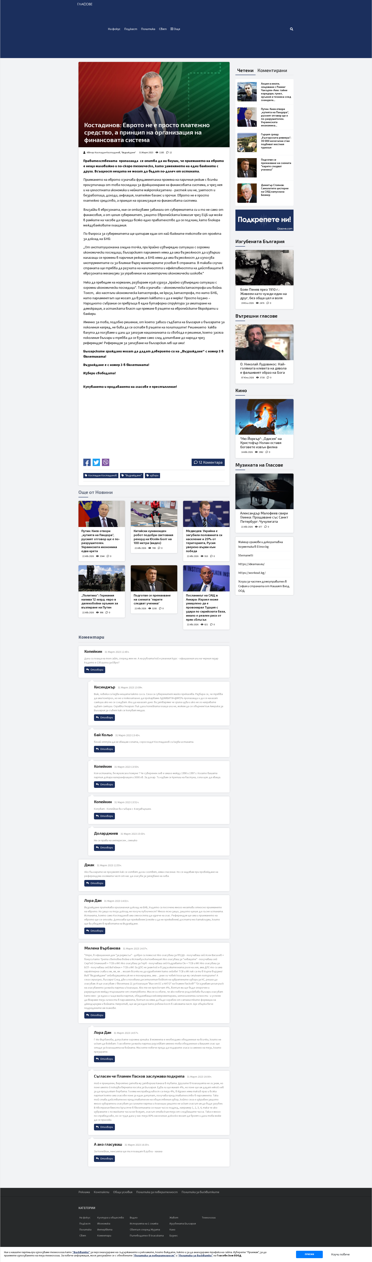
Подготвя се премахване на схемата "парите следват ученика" (152, 599)
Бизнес (174, 1236)
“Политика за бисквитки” (195, 1256)
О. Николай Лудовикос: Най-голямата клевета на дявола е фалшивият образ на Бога (263, 368)
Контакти (101, 1192)
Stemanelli (245, 555)
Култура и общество (110, 1218)
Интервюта (104, 1230)
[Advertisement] (236, 29)
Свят (163, 29)
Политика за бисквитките (200, 1192)
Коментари (104, 1236)
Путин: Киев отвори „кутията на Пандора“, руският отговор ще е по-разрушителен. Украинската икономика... (275, 117)
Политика (148, 29)
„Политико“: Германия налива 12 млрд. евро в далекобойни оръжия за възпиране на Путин (99, 601)
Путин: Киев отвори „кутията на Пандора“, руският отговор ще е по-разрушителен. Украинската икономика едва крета (100, 541)
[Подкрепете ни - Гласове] (264, 220)
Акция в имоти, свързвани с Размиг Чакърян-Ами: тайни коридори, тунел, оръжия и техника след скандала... (276, 92)
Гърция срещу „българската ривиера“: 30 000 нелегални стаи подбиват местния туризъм (276, 141)
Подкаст (130, 29)
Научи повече (340, 1254)
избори (153, 475)
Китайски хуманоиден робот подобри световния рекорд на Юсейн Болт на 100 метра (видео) (153, 537)
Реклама (84, 1192)
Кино (241, 390)
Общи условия (122, 1192)
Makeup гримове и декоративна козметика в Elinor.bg (260, 544)
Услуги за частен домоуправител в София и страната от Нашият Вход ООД (263, 586)
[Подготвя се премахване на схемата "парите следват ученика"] (154, 578)
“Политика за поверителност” (154, 1256)
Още (176, 29)
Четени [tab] (245, 70)
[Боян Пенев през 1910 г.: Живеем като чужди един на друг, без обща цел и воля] (264, 268)
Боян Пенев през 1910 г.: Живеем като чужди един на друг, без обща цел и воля (263, 293)
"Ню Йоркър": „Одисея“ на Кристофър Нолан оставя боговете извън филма (261, 442)
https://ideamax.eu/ (251, 564)
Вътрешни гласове (256, 316)
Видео (134, 1218)
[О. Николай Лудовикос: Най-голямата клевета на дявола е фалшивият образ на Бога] (264, 342)
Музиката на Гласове (259, 465)
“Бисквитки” (81, 1252)
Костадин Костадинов (102, 475)
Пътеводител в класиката (147, 1236)
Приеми (309, 1254)
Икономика (103, 1224)
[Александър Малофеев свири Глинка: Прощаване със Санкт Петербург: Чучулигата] (264, 491)
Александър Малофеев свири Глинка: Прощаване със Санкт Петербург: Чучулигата (264, 517)
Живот (174, 1218)
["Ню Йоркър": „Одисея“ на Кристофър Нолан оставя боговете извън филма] (264, 417)
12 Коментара (210, 462)
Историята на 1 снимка (144, 1224)
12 (171, 152)
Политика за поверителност (157, 1192)
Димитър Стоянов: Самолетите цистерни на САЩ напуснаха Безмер (274, 189)
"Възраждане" (133, 475)
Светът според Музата (145, 1230)
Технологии (209, 1218)
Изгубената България (260, 241)
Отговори (96, 670)
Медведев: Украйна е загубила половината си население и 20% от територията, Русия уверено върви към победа (204, 541)
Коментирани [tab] (272, 70)
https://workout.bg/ (252, 573)
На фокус (114, 29)
